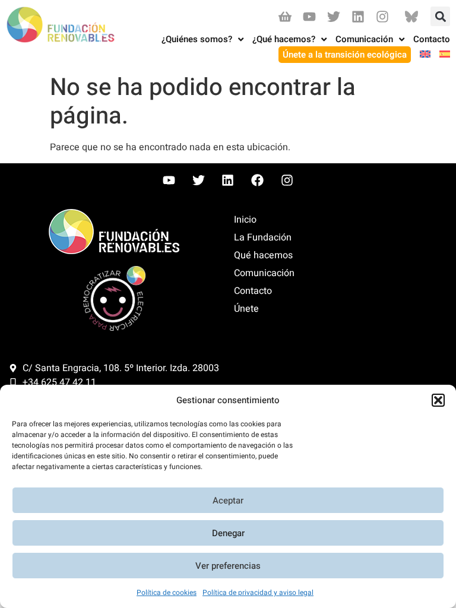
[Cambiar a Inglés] (420, 55)
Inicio (245, 220)
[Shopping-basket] (284, 16)
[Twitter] (333, 16)
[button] (438, 400)
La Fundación (263, 237)
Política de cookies (167, 592)
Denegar (228, 533)
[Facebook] (257, 180)
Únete (246, 309)
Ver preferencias (228, 565)
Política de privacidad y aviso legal (258, 592)
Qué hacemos (263, 255)
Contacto (253, 291)
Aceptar (228, 500)
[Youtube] (309, 16)
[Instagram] (382, 16)
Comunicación (264, 273)
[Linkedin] (358, 16)
